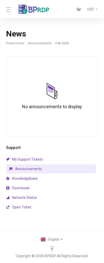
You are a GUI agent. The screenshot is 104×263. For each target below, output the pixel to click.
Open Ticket (21, 207)
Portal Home (15, 43)
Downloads (20, 188)
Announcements (40, 43)
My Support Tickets (27, 159)
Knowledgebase (24, 178)
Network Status (24, 198)
